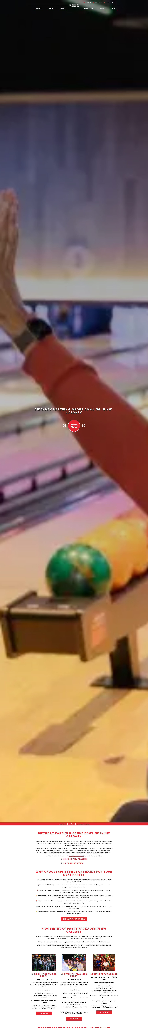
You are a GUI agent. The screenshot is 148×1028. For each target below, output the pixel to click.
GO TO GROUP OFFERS (73, 863)
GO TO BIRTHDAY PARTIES (75, 859)
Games (102, 8)
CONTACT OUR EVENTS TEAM (74, 919)
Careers (88, 2)
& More (114, 8)
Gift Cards (98, 2)
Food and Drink (88, 8)
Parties (62, 8)
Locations (38, 8)
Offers (51, 8)
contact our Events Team (76, 856)
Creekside (62, 824)
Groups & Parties (83, 824)
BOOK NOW (109, 2)
